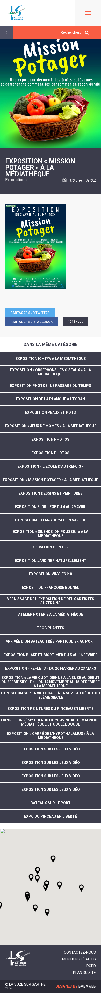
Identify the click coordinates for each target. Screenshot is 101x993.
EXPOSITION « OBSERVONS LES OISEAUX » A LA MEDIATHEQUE (50, 372)
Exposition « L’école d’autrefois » (50, 466)
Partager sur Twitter (29, 313)
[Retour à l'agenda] (6, 32)
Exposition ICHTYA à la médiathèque (51, 359)
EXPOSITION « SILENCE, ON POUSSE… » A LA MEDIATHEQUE (50, 534)
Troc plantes (50, 628)
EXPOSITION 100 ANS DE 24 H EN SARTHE (50, 520)
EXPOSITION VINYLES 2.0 (50, 574)
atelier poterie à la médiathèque (50, 614)
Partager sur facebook (31, 322)
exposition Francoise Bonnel (50, 587)
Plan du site (84, 972)
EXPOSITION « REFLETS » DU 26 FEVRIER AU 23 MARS (50, 668)
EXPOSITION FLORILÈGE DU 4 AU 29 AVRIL (50, 507)
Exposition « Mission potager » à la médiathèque (50, 480)
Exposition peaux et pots (50, 412)
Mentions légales (79, 959)
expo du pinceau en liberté (50, 816)
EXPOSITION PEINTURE (50, 547)
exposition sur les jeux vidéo (50, 749)
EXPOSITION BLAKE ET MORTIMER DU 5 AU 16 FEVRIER (51, 655)
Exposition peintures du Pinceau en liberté (50, 709)
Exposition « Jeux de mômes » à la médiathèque (50, 426)
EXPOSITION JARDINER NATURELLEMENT (50, 561)
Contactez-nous (80, 952)
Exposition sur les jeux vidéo (50, 789)
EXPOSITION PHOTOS (50, 439)
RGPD (91, 966)
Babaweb (87, 986)
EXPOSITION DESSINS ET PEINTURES (50, 493)
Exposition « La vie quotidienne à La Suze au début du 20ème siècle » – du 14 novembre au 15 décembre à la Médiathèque (50, 682)
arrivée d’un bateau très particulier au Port (50, 641)
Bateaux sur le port (51, 803)
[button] (60, 885)
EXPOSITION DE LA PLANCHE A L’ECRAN (50, 399)
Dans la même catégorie (50, 344)
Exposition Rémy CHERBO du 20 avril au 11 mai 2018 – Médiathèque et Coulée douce (50, 722)
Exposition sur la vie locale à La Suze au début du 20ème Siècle (50, 695)
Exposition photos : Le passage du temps (50, 385)
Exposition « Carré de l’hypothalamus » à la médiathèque (50, 735)
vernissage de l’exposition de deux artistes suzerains (50, 601)
